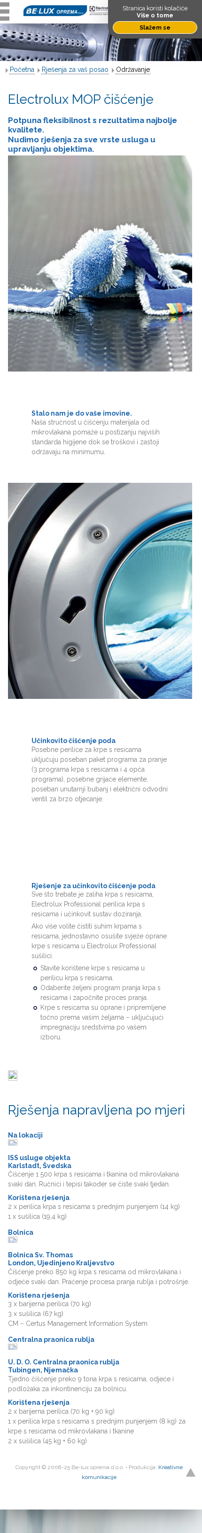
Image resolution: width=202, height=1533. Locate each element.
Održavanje (133, 69)
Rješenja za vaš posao (75, 69)
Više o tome (155, 15)
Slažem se (155, 27)
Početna (22, 69)
